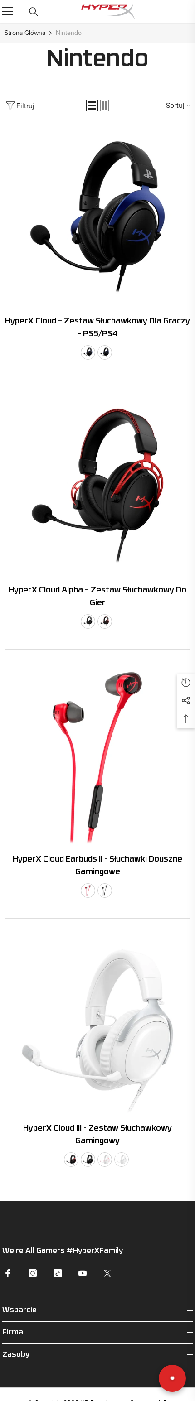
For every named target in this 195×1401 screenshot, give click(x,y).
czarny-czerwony (105, 621)
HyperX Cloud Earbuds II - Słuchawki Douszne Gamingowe (97, 866)
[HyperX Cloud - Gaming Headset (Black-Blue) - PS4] (97, 218)
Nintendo (69, 32)
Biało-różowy (105, 1159)
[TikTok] (57, 1273)
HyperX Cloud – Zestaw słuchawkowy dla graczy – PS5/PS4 (97, 328)
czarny (88, 621)
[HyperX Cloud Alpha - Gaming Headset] (97, 487)
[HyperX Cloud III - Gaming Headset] (97, 1025)
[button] (92, 105)
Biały (121, 1159)
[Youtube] (82, 1273)
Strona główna (25, 32)
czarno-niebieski (105, 352)
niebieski (88, 352)
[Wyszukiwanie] (33, 11)
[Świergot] (107, 1273)
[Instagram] (32, 1273)
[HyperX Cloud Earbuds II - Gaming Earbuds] (97, 756)
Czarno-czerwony (71, 1159)
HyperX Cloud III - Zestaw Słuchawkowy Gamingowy (97, 1135)
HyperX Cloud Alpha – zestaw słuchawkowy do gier (97, 597)
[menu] (7, 11)
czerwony (88, 890)
